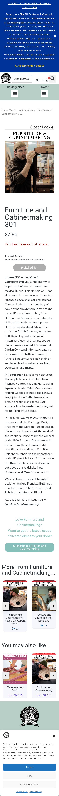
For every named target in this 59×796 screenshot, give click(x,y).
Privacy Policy (36, 791)
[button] (54, 735)
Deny (29, 775)
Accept (30, 767)
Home (5, 110)
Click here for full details (29, 65)
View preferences (29, 784)
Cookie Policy (22, 791)
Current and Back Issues (23, 110)
